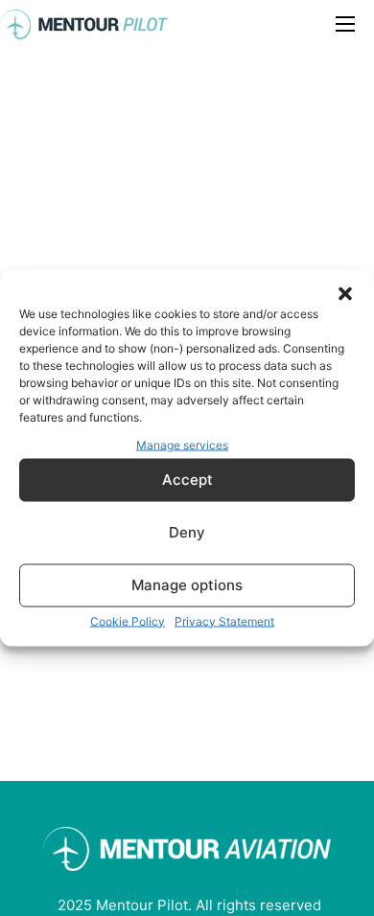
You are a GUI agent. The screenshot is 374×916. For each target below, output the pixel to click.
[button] (345, 294)
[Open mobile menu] (345, 24)
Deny (187, 532)
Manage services (182, 445)
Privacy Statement (224, 620)
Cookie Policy (127, 620)
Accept (187, 479)
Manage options (187, 585)
